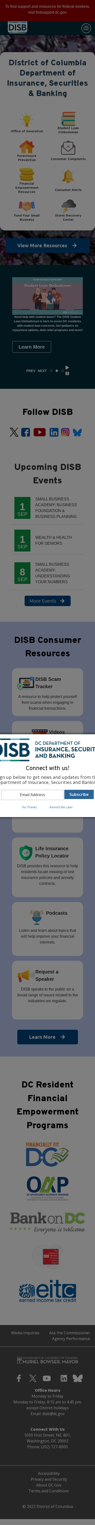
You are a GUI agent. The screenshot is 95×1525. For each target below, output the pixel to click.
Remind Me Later (61, 807)
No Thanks (29, 807)
